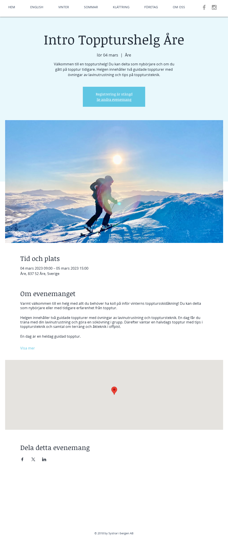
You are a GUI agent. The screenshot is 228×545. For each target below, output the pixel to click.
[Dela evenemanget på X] (33, 459)
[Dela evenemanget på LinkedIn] (44, 459)
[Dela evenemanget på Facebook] (22, 459)
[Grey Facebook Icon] (204, 7)
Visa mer (27, 348)
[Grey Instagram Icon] (214, 7)
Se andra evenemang (114, 99)
